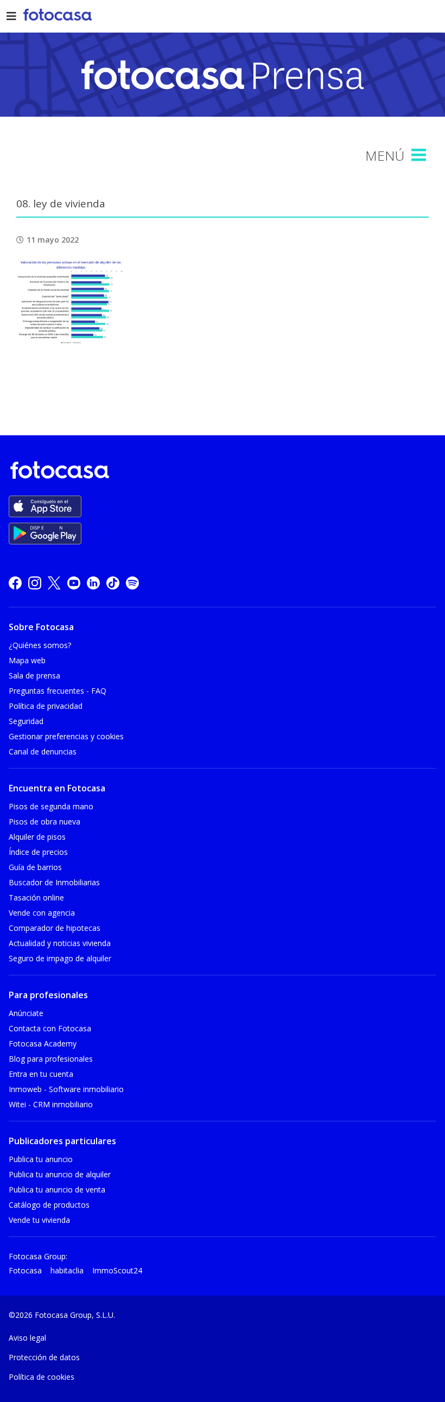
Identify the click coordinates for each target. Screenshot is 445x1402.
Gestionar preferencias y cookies (66, 736)
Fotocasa (25, 1270)
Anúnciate (26, 1013)
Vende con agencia (42, 913)
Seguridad (26, 721)
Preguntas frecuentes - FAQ (57, 691)
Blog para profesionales (51, 1059)
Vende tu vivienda (39, 1220)
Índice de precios (38, 852)
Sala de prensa (34, 675)
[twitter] (54, 582)
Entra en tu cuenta (41, 1074)
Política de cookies (41, 1377)
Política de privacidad (45, 706)
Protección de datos (44, 1357)
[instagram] (34, 582)
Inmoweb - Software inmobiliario (66, 1089)
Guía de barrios (35, 867)
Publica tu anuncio (41, 1159)
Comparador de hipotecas (54, 928)
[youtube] (73, 582)
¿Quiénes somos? (40, 645)
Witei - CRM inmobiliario (51, 1104)
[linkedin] (93, 582)
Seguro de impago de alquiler (60, 958)
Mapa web (27, 660)
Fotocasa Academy (43, 1043)
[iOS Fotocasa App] (45, 506)
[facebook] (15, 582)
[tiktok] (112, 582)
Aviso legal (27, 1338)
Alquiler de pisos (37, 837)
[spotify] (132, 582)
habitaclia (67, 1270)
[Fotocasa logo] (220, 472)
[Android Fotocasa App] (45, 533)
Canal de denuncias (43, 751)
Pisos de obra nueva (44, 821)
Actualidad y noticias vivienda (60, 943)
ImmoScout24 (117, 1270)
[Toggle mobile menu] (420, 155)
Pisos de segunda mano (51, 806)
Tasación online (36, 897)
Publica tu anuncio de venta (57, 1189)
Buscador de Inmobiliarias (54, 882)
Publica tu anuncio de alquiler (60, 1174)
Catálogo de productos (49, 1205)
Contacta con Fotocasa (50, 1028)
